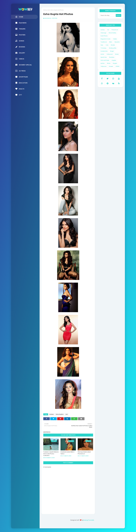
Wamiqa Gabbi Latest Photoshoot (84, 453)
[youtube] (118, 79)
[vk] (113, 83)
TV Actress (103, 48)
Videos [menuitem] (21, 59)
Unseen (111, 66)
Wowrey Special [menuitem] (25, 65)
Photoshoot (115, 30)
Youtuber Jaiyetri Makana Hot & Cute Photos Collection (51, 453)
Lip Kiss (103, 63)
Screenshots (104, 51)
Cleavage (103, 33)
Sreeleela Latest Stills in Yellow (67, 453)
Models (113, 45)
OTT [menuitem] (20, 95)
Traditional (104, 42)
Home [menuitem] (21, 17)
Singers (115, 63)
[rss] (118, 83)
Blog (86, 525)
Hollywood (110, 54)
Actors (102, 54)
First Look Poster (105, 60)
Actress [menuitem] (22, 71)
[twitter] (107, 79)
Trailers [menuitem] (22, 29)
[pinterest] (107, 83)
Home (45, 10)
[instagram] (113, 79)
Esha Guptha (59, 414)
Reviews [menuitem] (22, 47)
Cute (107, 45)
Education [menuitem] (23, 83)
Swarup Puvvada (88, 520)
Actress (51, 414)
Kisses (117, 54)
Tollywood (103, 66)
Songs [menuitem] (21, 41)
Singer (112, 51)
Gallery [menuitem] (22, 53)
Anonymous (47, 18)
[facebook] (102, 79)
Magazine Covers (105, 39)
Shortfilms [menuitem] (23, 77)
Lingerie (114, 60)
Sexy (102, 45)
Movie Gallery (112, 33)
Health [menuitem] (21, 89)
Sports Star (104, 57)
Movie (108, 63)
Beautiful (117, 42)
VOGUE (117, 66)
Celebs (115, 39)
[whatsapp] (102, 83)
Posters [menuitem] (22, 35)
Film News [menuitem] (22, 23)
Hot (49, 10)
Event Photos (104, 36)
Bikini (110, 42)
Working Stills (112, 48)
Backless (111, 57)
